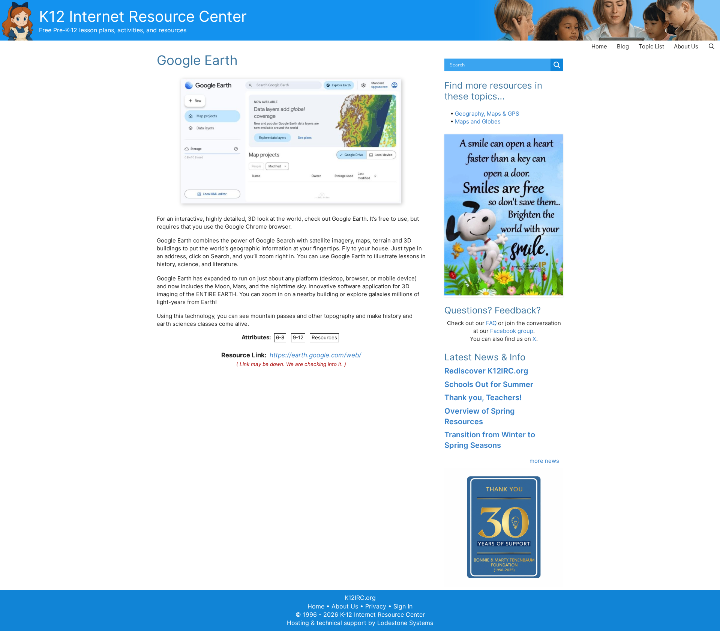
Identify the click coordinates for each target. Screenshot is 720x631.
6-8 (280, 337)
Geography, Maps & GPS (487, 113)
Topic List (651, 46)
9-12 (298, 337)
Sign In (402, 606)
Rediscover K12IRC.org (486, 370)
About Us (686, 46)
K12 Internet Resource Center (143, 16)
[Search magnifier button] (556, 65)
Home (599, 46)
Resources (324, 337)
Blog (623, 46)
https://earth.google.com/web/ (315, 355)
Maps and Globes (478, 121)
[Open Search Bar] (711, 46)
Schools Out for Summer (488, 384)
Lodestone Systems (405, 622)
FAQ (491, 323)
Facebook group (511, 330)
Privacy (375, 606)
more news (544, 460)
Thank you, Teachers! (483, 397)
